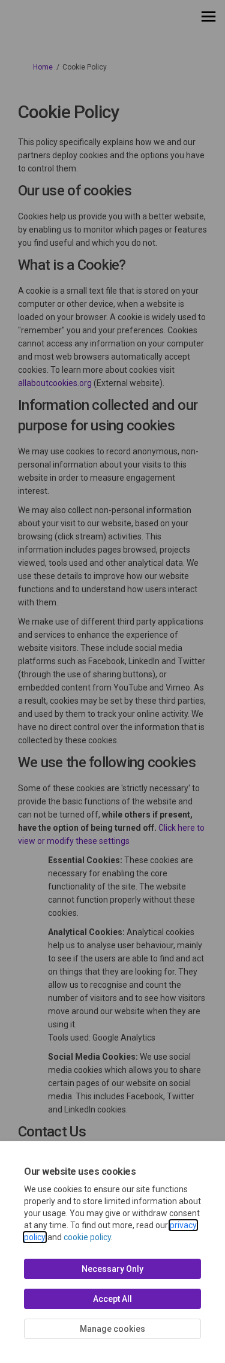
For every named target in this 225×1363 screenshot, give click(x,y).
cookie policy (87, 1237)
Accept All (112, 1299)
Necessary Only (112, 1269)
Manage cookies (112, 1329)
